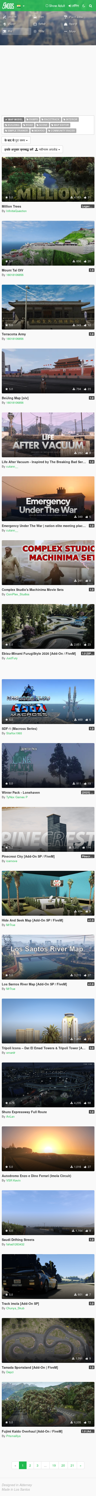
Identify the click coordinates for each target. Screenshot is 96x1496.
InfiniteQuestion (16, 211)
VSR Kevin (13, 1180)
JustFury (12, 658)
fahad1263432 (15, 1244)
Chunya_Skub (15, 1308)
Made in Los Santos (16, 1489)
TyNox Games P (17, 797)
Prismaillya (13, 1436)
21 (72, 1465)
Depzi (10, 1372)
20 (63, 1465)
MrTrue (10, 925)
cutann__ (12, 466)
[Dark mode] (84, 5)
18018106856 (14, 275)
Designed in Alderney (17, 1485)
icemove (11, 861)
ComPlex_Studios (17, 594)
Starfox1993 (14, 733)
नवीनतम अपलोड (31, 149)
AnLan (10, 1116)
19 (54, 1465)
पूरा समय (15, 140)
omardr (10, 1052)
